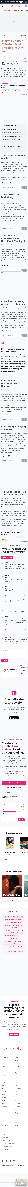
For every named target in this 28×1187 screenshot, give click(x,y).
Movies (4, 1100)
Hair (16, 1085)
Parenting (4, 1106)
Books (3, 1066)
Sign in (8, 792)
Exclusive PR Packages (7, 1146)
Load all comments (7, 557)
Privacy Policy (5, 1149)
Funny (16, 1079)
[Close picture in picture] (16, 1180)
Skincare (4, 1113)
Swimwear (18, 1116)
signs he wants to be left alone (14, 919)
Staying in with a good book (15, 92)
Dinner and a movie (6, 90)
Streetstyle (16, 10)
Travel (16, 1119)
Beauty (3, 1063)
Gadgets (4, 1082)
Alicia (4, 58)
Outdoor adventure (16, 90)
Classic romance (19, 537)
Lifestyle (4, 1094)
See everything (6, 859)
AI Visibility (5, 1137)
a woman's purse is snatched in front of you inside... (14, 931)
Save (21, 58)
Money (17, 1097)
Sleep (16, 1113)
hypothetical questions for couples (13, 356)
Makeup (4, 1097)
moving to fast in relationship (14, 935)
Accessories (5, 1057)
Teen (3, 1119)
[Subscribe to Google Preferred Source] (10, 670)
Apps (16, 1057)
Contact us (4, 1134)
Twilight (4, 1122)
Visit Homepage (14, 1034)
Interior (4, 1091)
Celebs (17, 1066)
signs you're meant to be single (14, 916)
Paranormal (18, 1103)
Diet (3, 1073)
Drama (12, 537)
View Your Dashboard (15, 787)
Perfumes (17, 1106)
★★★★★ (23, 35)
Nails (3, 1103)
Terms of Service (6, 1152)
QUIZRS (25, 94)
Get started (21, 819)
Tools (16, 1125)
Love (16, 1094)
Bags (3, 1060)
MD (16, 57)
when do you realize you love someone (14, 926)
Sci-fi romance (5, 539)
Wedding (10, 10)
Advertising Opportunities (8, 1143)
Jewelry (17, 1091)
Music (16, 1100)
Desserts (22, 10)
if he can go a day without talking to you (14, 942)
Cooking (4, 1069)
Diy (16, 1073)
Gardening (18, 1082)
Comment (5, 660)
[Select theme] (22, 6)
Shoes (16, 1109)
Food (3, 1079)
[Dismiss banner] (25, 665)
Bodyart (17, 1063)
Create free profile (14, 783)
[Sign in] (26, 6)
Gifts (3, 1085)
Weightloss (5, 1125)
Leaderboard (6, 819)
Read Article (15, 901)
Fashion (4, 1076)
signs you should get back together (14, 947)
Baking (17, 1060)
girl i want (14, 938)
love (3, 35)
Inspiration (4, 10)
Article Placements (7, 1140)
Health (3, 1088)
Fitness (17, 1076)
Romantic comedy (6, 537)
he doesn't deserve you (14, 922)
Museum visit (5, 92)
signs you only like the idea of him (14, 952)
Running (4, 1109)
